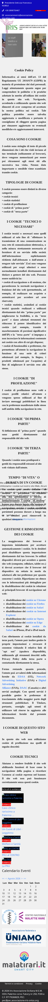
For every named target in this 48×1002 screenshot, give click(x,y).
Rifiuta (11, 515)
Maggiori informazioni (24, 519)
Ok (3, 515)
